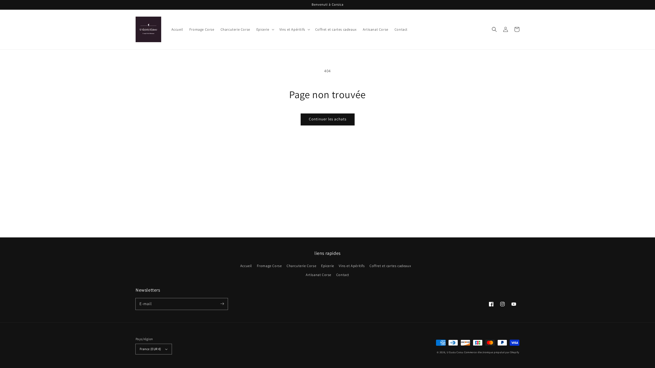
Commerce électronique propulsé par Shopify (491, 352)
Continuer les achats (327, 119)
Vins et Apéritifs (352, 265)
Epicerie (327, 265)
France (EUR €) (150, 349)
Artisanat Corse (318, 274)
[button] (494, 29)
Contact (342, 274)
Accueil (246, 265)
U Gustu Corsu (455, 352)
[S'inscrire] (222, 303)
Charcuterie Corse (301, 265)
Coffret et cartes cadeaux (390, 265)
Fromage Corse (269, 265)
